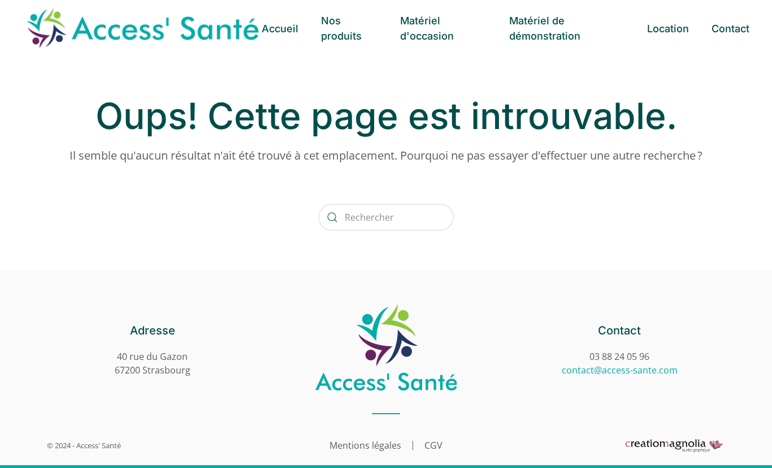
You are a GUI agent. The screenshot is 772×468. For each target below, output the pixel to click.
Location (668, 29)
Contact (730, 29)
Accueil (280, 29)
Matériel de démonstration (544, 28)
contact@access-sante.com (620, 370)
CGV (433, 445)
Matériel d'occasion (427, 28)
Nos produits (341, 28)
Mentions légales (365, 445)
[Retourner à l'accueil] (142, 28)
